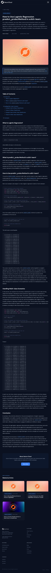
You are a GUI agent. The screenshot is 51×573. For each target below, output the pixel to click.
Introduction (7, 97)
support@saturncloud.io (7, 536)
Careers (4, 559)
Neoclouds (4, 549)
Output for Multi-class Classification (14, 114)
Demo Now (25, 464)
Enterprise (29, 534)
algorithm (36, 79)
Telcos (3, 551)
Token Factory (30, 531)
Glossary (28, 547)
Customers (29, 553)
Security (4, 561)
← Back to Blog (6, 9)
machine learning (22, 81)
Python (32, 81)
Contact (4, 563)
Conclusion (6, 118)
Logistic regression (23, 79)
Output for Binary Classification (13, 110)
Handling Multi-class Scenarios (11, 106)
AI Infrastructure (5, 545)
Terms (43, 569)
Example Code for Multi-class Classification (16, 112)
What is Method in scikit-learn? (17, 100)
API (27, 533)
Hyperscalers (5, 547)
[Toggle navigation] (48, 2)
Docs (28, 549)
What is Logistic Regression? (12, 98)
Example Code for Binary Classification (14, 108)
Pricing (28, 536)
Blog (28, 545)
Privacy (47, 569)
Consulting (29, 551)
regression (34, 83)
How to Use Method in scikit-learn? (18, 103)
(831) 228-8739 (5, 537)
